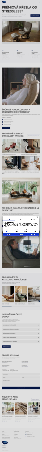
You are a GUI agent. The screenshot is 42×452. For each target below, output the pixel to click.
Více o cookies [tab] (33, 219)
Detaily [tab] (21, 219)
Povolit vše (33, 234)
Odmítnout (9, 234)
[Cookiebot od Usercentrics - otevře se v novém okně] (35, 217)
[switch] (16, 231)
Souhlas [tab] (9, 219)
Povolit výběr (21, 234)
